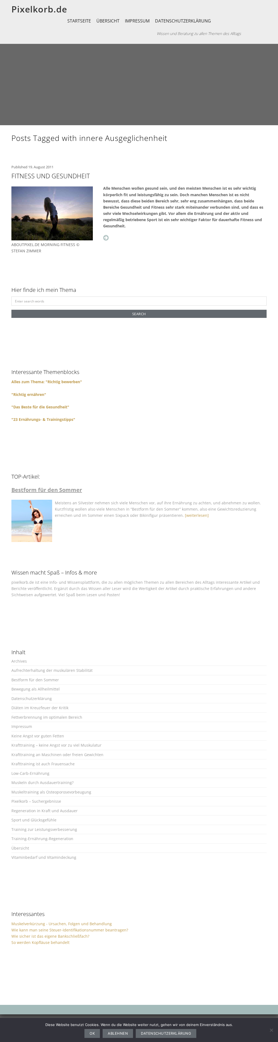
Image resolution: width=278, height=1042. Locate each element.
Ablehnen (118, 1033)
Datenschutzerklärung (183, 21)
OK (92, 1033)
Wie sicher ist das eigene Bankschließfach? (50, 936)
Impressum (137, 21)
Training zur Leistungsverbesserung (44, 829)
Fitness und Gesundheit (50, 176)
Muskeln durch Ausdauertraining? (42, 782)
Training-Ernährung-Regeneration (42, 838)
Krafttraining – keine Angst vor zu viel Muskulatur (56, 745)
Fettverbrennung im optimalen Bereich (46, 717)
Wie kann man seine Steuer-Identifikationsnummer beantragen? (69, 930)
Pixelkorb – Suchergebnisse (36, 801)
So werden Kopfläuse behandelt (40, 942)
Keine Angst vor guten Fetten (37, 735)
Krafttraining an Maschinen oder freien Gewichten (57, 754)
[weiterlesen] (197, 515)
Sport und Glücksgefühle (33, 819)
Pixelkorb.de (39, 9)
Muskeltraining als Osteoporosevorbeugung (51, 792)
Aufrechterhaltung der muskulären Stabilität (52, 670)
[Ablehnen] (271, 1030)
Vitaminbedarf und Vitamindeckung (43, 857)
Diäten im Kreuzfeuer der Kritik (39, 707)
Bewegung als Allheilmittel (35, 689)
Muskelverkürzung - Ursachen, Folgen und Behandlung (61, 923)
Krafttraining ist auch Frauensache (43, 763)
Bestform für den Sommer (35, 679)
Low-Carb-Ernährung (30, 773)
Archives (19, 661)
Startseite (79, 21)
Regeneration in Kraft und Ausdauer (44, 810)
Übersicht (107, 21)
